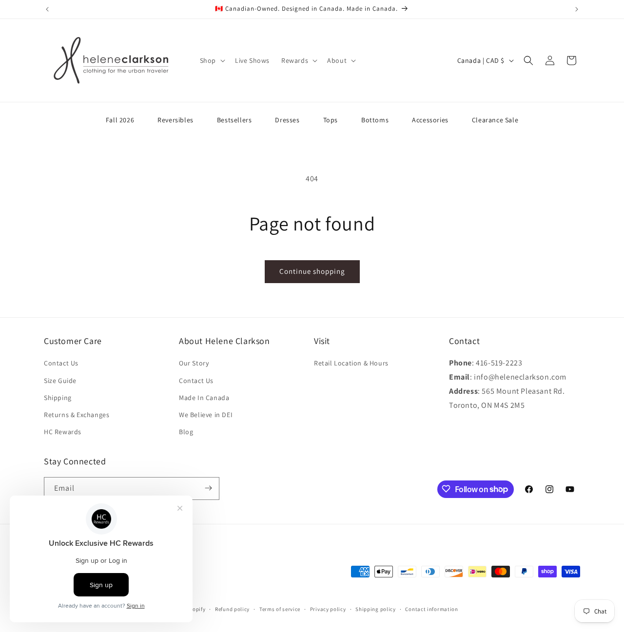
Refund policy (232, 609)
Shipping (58, 397)
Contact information (431, 609)
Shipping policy (375, 609)
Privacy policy (328, 609)
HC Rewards (62, 432)
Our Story (194, 363)
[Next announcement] (576, 9)
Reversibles (175, 119)
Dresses (287, 119)
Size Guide (60, 380)
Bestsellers (234, 119)
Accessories (430, 119)
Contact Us (61, 363)
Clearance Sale (495, 119)
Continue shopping (312, 271)
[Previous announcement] (47, 9)
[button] (211, 60)
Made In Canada (204, 397)
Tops (330, 119)
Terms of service (279, 609)
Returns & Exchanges (76, 414)
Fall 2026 (120, 119)
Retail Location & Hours (351, 363)
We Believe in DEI (206, 414)
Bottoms (375, 119)
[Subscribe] (208, 488)
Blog (186, 432)
